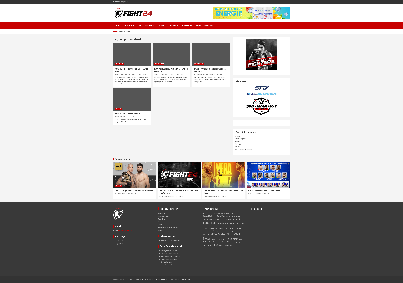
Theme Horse (161, 279)
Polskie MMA (129, 26)
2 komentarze (179, 74)
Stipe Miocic (222, 242)
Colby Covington (239, 214)
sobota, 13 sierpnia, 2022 (212, 196)
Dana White (221, 216)
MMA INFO (225, 234)
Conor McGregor (209, 216)
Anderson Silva (218, 214)
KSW (236, 231)
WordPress (186, 279)
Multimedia (150, 26)
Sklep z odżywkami (204, 26)
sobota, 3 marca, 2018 (122, 74)
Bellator (227, 214)
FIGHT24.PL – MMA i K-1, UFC (136, 279)
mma (206, 234)
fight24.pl (209, 222)
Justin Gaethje (229, 228)
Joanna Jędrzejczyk (233, 226)
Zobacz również (122, 159)
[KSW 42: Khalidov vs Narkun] (132, 99)
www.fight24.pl (228, 245)
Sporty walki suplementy (169, 259)
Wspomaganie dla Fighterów (244, 149)
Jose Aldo (221, 228)
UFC (215, 245)
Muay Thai (215, 239)
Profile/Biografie (240, 139)
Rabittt (181, 196)
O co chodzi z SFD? (167, 265)
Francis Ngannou (233, 223)
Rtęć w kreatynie (166, 256)
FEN (229, 219)
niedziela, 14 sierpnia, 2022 (168, 196)
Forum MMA (187, 26)
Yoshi (133, 74)
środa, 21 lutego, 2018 (122, 116)
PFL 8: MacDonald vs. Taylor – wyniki (265, 190)
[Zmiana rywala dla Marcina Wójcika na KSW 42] (211, 54)
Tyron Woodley (207, 245)
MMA (117, 26)
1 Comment (218, 74)
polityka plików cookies (124, 241)
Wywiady (174, 26)
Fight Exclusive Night (222, 223)
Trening (237, 147)
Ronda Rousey (213, 242)
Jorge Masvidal (213, 228)
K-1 (140, 26)
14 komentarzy (141, 74)
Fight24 (236, 219)
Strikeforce (230, 242)
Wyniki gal (119, 64)
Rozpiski (162, 26)
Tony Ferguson (238, 242)
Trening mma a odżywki (169, 251)
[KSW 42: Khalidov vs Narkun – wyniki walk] (132, 54)
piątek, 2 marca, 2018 (161, 74)
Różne (237, 152)
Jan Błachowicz (223, 226)
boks (232, 214)
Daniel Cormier (230, 216)
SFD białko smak (166, 262)
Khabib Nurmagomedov (216, 231)
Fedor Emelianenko (222, 219)
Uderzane (238, 144)
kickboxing (229, 231)
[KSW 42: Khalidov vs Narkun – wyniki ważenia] (172, 54)
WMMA (221, 245)
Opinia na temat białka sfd (170, 253)
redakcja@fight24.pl (125, 231)
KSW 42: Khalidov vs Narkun (127, 114)
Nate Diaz (221, 239)
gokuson (133, 193)
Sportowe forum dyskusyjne (170, 240)
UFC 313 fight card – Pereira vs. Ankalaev (134, 190)
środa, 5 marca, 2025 (122, 193)
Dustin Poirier (212, 219)
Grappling (238, 141)
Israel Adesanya (213, 226)
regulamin (119, 244)
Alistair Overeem (208, 214)
